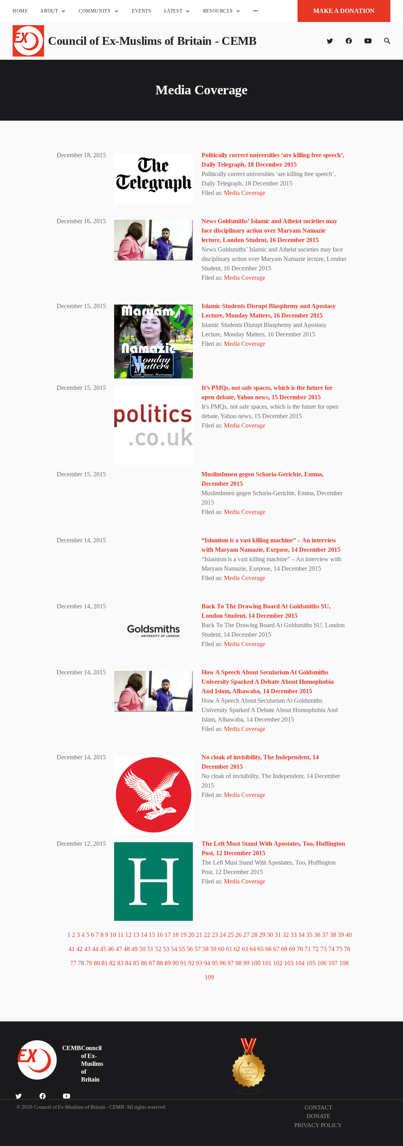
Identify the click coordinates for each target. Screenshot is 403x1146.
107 (333, 963)
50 (142, 949)
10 (113, 934)
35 (309, 934)
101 (267, 963)
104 (300, 963)
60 (221, 949)
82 (112, 963)
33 (293, 934)
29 (262, 934)
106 (322, 963)
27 (246, 934)
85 (136, 963)
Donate (318, 1116)
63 (245, 949)
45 (103, 949)
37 (325, 934)
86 (144, 963)
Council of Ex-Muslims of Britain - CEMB (152, 40)
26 (238, 934)
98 (238, 963)
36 (317, 934)
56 (190, 949)
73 (323, 949)
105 (311, 963)
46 (111, 949)
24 (223, 934)
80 (97, 963)
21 (199, 934)
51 (150, 949)
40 (349, 934)
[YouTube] (368, 41)
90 (175, 963)
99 (246, 963)
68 (284, 949)
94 (207, 963)
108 (344, 963)
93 (199, 963)
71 (308, 949)
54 (174, 949)
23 (215, 934)
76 (347, 949)
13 (136, 934)
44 (95, 949)
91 (183, 963)
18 (175, 934)
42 (79, 949)
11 (121, 934)
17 (168, 934)
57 (197, 949)
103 (289, 963)
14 (144, 934)
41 (71, 949)
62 (237, 949)
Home (20, 11)
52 (158, 949)
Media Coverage (244, 192)
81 (105, 963)
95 (215, 963)
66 (268, 949)
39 (341, 934)
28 (254, 934)
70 (300, 949)
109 (209, 977)
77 (73, 963)
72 (315, 949)
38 (333, 934)
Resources (218, 11)
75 (339, 949)
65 (260, 949)
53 (166, 949)
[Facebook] (349, 41)
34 (301, 934)
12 (128, 934)
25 (230, 934)
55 (182, 949)
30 (270, 934)
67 (276, 949)
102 (278, 963)
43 (87, 949)
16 (160, 934)
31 (278, 934)
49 (134, 949)
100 (256, 963)
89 (168, 963)
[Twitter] (330, 41)
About (49, 11)
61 (229, 949)
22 (207, 934)
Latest (173, 11)
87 (152, 963)
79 (89, 963)
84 (128, 963)
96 (223, 963)
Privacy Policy (318, 1125)
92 (191, 963)
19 (183, 934)
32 (286, 934)
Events (142, 11)
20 (191, 934)
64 (253, 949)
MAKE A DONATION (344, 10)
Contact (318, 1107)
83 (120, 963)
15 (152, 934)
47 (119, 949)
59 (213, 949)
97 (230, 963)
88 (160, 963)
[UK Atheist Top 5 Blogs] (248, 1066)
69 (292, 949)
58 (205, 949)
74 (331, 949)
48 (127, 949)
